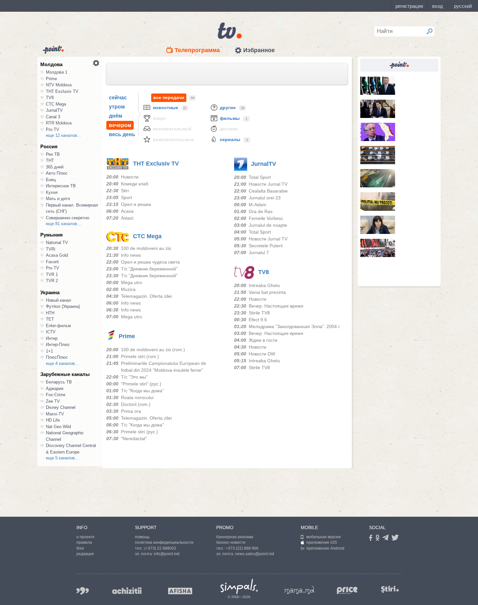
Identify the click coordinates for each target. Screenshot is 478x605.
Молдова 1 (56, 72)
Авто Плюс (57, 173)
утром (117, 106)
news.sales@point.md (254, 554)
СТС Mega (56, 104)
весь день (122, 134)
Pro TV (52, 129)
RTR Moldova (59, 123)
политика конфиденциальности (164, 542)
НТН (50, 312)
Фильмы (230, 118)
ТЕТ (50, 319)
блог (80, 548)
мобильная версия (323, 537)
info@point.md (166, 554)
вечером (120, 125)
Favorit (52, 261)
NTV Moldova (59, 84)
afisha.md (180, 591)
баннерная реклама (234, 537)
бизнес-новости (231, 542)
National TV (57, 242)
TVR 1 (52, 274)
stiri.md (390, 589)
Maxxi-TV (55, 413)
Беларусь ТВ (59, 382)
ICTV (51, 331)
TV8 (50, 97)
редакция (85, 554)
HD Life (53, 420)
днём (115, 116)
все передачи (168, 97)
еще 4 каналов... (62, 363)
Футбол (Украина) (63, 306)
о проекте (85, 537)
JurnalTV (54, 110)
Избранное (259, 50)
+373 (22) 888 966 (242, 548)
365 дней (54, 167)
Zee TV (53, 401)
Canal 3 (53, 116)
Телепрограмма (197, 50)
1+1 (49, 351)
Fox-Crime (55, 394)
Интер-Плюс (58, 344)
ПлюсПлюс (57, 357)
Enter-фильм (58, 325)
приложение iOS (321, 542)
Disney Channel (60, 407)
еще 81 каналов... (63, 223)
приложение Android (325, 548)
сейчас (118, 97)
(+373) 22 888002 (160, 548)
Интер (52, 338)
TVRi (50, 249)
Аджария (54, 388)
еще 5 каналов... (62, 457)
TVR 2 (52, 280)
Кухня (52, 192)
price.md (347, 590)
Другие (228, 107)
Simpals (239, 586)
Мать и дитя (58, 198)
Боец (51, 179)
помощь (142, 537)
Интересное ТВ (61, 185)
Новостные (165, 107)
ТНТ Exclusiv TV (62, 91)
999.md (82, 591)
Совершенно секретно (67, 217)
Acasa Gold (57, 255)
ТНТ (50, 160)
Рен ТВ (53, 154)
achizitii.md (127, 590)
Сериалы (230, 139)
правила (84, 542)
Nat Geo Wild (58, 426)
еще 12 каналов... (63, 135)
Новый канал (58, 300)
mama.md (299, 590)
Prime (51, 78)
